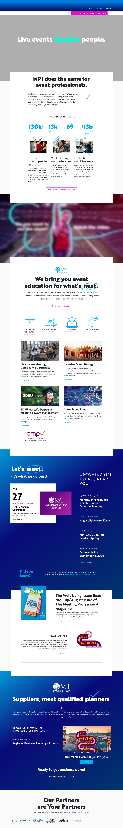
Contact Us (94, 9)
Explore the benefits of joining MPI (61, 189)
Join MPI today (87, 97)
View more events (85, 571)
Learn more (25, 388)
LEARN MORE (60, 662)
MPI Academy (85, 300)
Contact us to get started (61, 794)
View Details (16, 528)
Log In (68, 13)
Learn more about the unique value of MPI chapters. (81, 583)
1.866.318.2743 (107, 9)
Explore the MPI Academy (61, 314)
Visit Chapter (101, 13)
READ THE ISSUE (63, 630)
